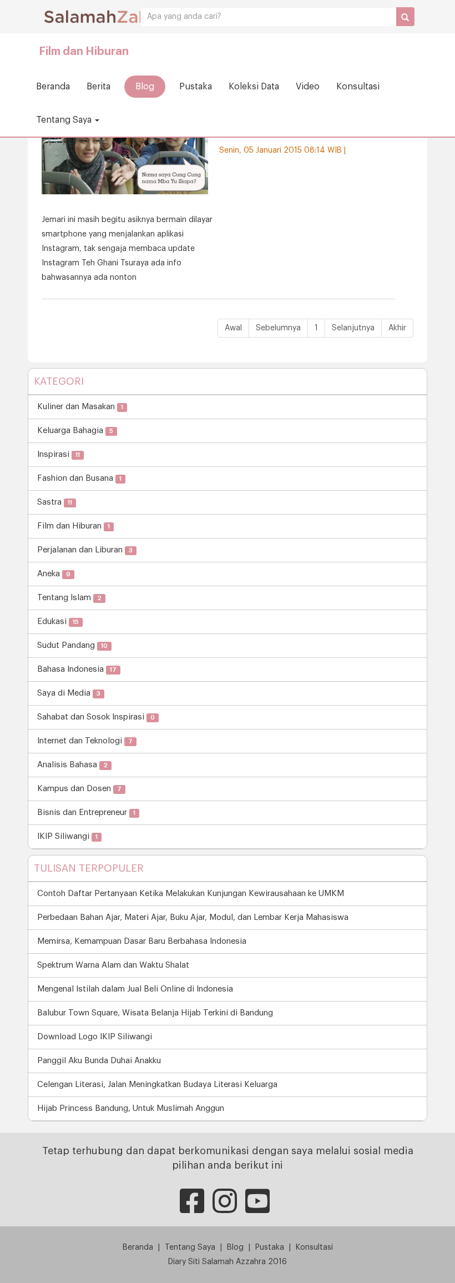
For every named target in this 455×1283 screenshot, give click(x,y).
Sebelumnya (278, 328)
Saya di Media (68, 693)
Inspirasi (58, 454)
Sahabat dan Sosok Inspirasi (96, 717)
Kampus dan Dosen (79, 788)
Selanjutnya (353, 328)
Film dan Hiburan (84, 51)
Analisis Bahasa (72, 765)
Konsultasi (358, 86)
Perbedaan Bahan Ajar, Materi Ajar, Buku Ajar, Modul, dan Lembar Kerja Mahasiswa (192, 917)
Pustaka (195, 86)
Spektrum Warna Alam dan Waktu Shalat (113, 965)
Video (308, 86)
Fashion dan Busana (79, 478)
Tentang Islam (69, 597)
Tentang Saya (65, 119)
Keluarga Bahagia (75, 430)
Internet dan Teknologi (85, 741)
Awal (233, 328)
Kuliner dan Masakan (80, 406)
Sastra (54, 502)
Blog (144, 86)
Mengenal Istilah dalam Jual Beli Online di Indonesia (135, 989)
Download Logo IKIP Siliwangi (94, 1037)
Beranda (53, 86)
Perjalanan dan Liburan (85, 550)
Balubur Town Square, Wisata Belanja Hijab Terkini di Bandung (155, 1013)
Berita (98, 86)
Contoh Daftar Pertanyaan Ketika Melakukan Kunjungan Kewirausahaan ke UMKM (190, 893)
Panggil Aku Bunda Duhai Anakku (99, 1060)
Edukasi (58, 621)
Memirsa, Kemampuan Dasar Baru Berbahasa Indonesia (141, 941)
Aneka (53, 574)
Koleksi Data (254, 86)
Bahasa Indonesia (77, 669)
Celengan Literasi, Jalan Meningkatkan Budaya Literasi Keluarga (157, 1084)
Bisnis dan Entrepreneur (86, 812)
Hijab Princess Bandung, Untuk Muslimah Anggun (130, 1108)
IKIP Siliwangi (67, 836)
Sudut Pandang (72, 645)
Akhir (397, 328)
